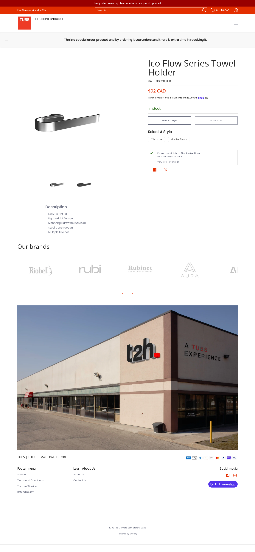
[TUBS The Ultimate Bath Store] (40, 23)
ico (150, 81)
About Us (78, 474)
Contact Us (79, 480)
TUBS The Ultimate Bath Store (123, 527)
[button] (154, 170)
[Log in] (236, 10)
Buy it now (216, 120)
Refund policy (25, 492)
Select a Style (169, 120)
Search (21, 474)
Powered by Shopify (127, 533)
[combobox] (148, 10)
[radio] (156, 140)
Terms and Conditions (30, 480)
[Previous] (20, 113)
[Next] (123, 113)
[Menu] (236, 23)
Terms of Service (27, 486)
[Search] (204, 10)
